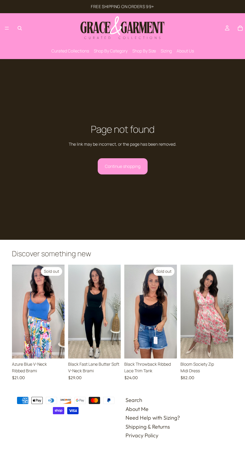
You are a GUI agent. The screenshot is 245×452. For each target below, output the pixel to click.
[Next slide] (58, 311)
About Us (185, 51)
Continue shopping (122, 166)
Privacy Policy (141, 435)
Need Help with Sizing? (152, 417)
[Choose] (111, 349)
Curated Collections (70, 51)
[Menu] (7, 28)
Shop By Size (144, 51)
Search (133, 400)
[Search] (19, 28)
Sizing (166, 51)
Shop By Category (111, 51)
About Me (136, 408)
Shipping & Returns (147, 426)
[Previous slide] (18, 311)
